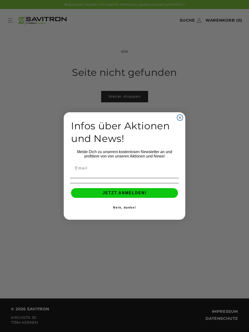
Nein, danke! (124, 207)
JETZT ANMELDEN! (125, 193)
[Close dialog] (180, 118)
